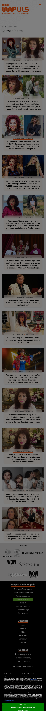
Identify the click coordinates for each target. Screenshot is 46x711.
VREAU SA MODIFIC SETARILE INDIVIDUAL (23, 707)
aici (11, 686)
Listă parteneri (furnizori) (9, 700)
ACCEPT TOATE (23, 704)
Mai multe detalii (33, 679)
